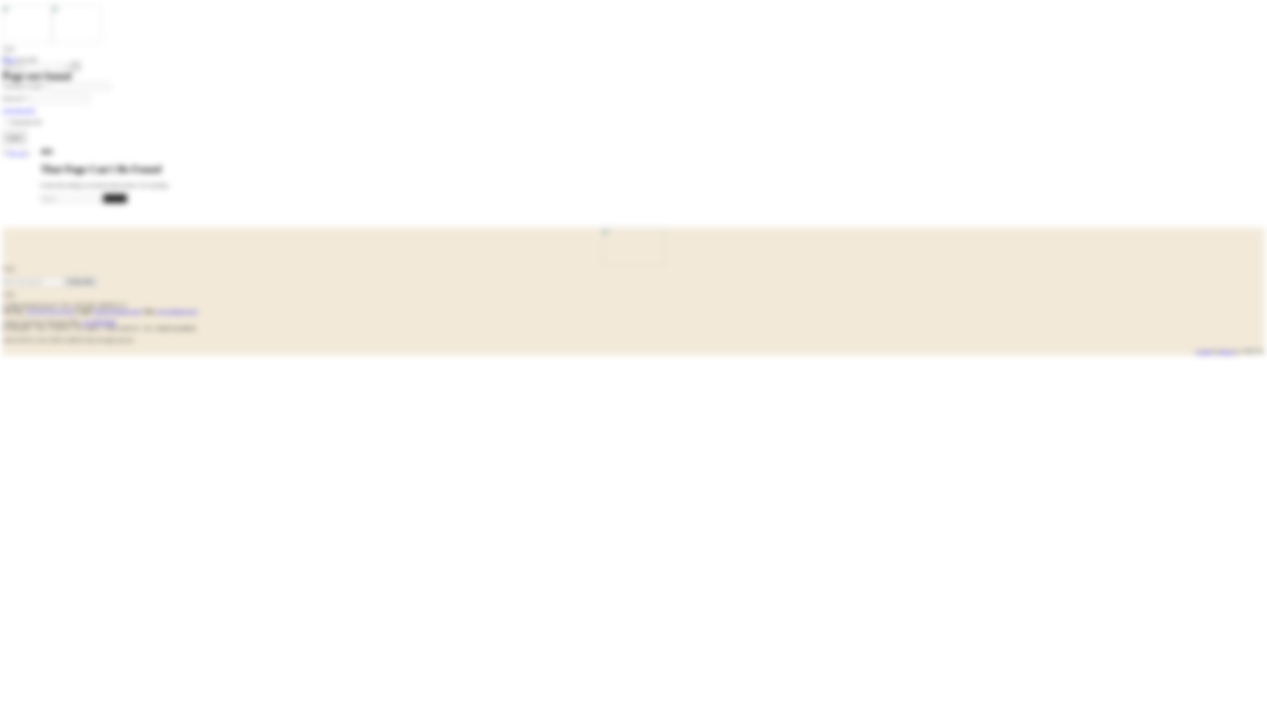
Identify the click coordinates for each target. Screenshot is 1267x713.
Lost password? (19, 110)
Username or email (25, 86)
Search (115, 198)
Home (9, 60)
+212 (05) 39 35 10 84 (49, 311)
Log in (15, 137)
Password (15, 98)
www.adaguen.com (176, 311)
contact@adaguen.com (117, 311)
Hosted (1225, 352)
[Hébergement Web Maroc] (1252, 352)
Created (1204, 352)
